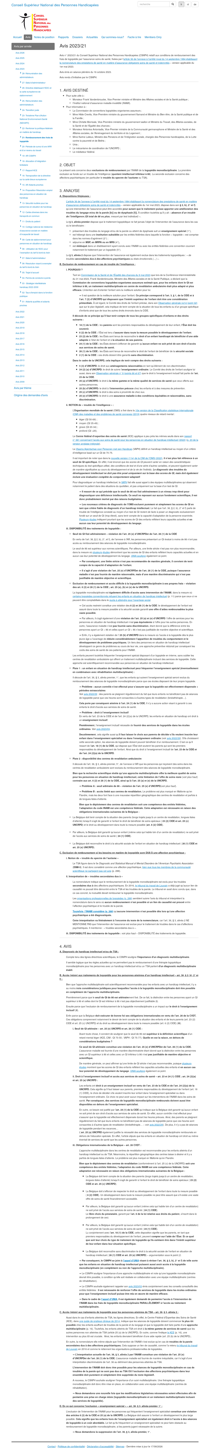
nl (188, 4)
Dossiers (77, 37)
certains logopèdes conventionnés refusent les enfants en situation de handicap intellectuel (120, 596)
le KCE (170, 1332)
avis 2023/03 (103, 729)
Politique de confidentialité (71, 1446)
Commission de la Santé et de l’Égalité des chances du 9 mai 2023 (115, 275)
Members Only (153, 37)
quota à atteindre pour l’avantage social (129, 600)
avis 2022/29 (90, 694)
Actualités (92, 37)
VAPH (124, 482)
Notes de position (44, 37)
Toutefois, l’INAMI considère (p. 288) (93, 911)
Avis (28, 37)
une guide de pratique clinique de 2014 (99, 1321)
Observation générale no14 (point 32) (177, 303)
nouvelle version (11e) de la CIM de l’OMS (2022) (136, 458)
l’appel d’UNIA (131, 1260)
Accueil (17, 37)
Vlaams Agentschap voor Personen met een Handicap (104, 449)
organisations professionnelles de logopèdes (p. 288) (104, 898)
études (92, 519)
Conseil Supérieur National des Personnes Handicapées (55, 4)
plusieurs (97, 552)
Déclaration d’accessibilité (100, 1446)
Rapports (63, 37)
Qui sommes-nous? (112, 37)
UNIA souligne (138, 555)
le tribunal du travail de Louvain (151, 885)
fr (181, 4)
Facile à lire (134, 37)
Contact (52, 1446)
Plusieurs (84, 519)
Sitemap (120, 1446)
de (195, 4)
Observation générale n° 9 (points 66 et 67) (118, 373)
